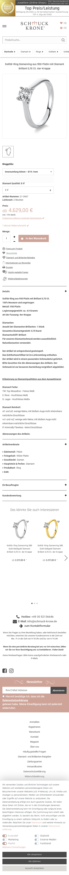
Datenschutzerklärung (34, 771)
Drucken (9, 267)
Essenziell (13, 835)
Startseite (8, 51)
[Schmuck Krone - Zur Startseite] (34, 25)
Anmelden (34, 722)
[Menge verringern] (14, 241)
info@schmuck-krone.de (42, 621)
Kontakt (34, 737)
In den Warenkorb (35, 238)
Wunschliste (65, 23)
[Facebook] (4, 671)
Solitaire (52, 51)
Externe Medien (48, 839)
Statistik (44, 835)
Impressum (37, 822)
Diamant (24, 51)
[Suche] (63, 40)
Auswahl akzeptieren (34, 868)
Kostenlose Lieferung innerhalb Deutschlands (22, 218)
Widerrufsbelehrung (34, 776)
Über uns (34, 746)
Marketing (13, 839)
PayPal (11, 843)
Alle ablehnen (34, 861)
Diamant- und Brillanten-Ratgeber (20, 258)
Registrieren (34, 727)
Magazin (34, 741)
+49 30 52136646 (42, 616)
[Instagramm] (11, 671)
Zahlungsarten (34, 761)
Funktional (45, 843)
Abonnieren (59, 690)
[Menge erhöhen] (14, 237)
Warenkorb (65, 28)
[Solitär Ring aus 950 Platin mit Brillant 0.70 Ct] (34, 106)
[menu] (4, 26)
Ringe (38, 51)
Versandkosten (34, 766)
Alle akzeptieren (34, 854)
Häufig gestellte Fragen (34, 751)
